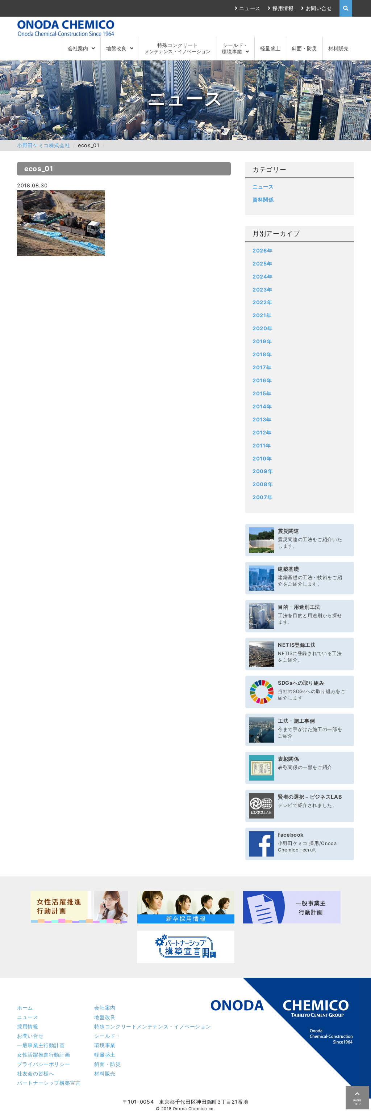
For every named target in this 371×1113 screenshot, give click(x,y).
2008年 (263, 484)
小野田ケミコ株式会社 (43, 145)
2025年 (262, 263)
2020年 (262, 328)
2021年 (262, 315)
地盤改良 (116, 48)
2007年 (262, 497)
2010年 (262, 458)
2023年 (262, 289)
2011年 (262, 445)
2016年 (262, 380)
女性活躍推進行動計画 (43, 1055)
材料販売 (338, 48)
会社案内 (78, 48)
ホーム (25, 1007)
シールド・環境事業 (235, 48)
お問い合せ (319, 8)
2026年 (262, 250)
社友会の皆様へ (35, 1073)
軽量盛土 (270, 48)
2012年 (262, 432)
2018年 (262, 354)
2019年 (262, 341)
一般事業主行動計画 (41, 1045)
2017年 (262, 367)
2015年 (262, 393)
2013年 (262, 419)
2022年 (262, 302)
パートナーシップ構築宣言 (49, 1083)
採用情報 (282, 8)
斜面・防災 (304, 48)
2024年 (262, 276)
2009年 (263, 471)
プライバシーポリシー (43, 1064)
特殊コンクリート (177, 48)
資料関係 (263, 199)
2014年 (262, 406)
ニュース (249, 8)
